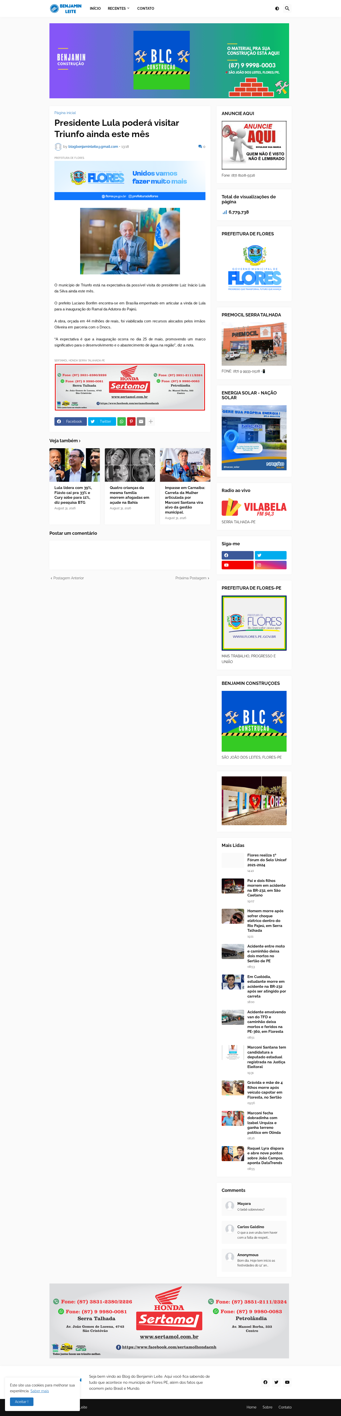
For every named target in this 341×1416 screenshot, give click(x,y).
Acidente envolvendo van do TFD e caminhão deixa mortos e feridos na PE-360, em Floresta (266, 1022)
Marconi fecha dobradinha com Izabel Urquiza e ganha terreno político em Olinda (264, 1123)
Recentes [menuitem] (117, 8)
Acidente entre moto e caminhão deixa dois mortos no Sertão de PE (266, 953)
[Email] (141, 421)
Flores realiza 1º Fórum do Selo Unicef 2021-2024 (267, 860)
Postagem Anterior (68, 578)
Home (251, 1407)
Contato (285, 1407)
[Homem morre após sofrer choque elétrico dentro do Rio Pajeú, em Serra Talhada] (233, 916)
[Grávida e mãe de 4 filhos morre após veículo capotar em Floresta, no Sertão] (233, 1087)
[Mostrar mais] (151, 421)
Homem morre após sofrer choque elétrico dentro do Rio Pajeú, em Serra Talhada (265, 921)
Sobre (267, 1407)
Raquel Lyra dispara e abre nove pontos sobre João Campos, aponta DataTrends (265, 1155)
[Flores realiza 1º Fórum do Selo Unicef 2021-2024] (233, 860)
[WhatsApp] (121, 421)
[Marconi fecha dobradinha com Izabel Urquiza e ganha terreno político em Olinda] (233, 1118)
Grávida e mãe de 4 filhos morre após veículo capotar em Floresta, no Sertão (265, 1090)
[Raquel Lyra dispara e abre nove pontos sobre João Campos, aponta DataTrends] (233, 1153)
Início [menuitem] (95, 8)
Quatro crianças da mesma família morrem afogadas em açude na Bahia (129, 495)
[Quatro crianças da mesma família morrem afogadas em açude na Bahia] (130, 465)
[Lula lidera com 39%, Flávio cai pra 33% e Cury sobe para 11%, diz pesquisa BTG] (74, 465)
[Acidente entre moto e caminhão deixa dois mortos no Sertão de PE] (233, 951)
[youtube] (238, 565)
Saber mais (39, 1391)
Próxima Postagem (190, 578)
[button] (277, 8)
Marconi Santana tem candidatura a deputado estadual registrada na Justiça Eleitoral (266, 1057)
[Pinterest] (131, 421)
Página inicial (65, 113)
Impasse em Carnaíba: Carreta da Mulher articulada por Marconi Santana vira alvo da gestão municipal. (185, 500)
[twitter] (271, 555)
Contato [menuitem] (145, 8)
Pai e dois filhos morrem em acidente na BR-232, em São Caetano (266, 888)
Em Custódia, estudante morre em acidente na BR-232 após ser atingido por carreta (266, 987)
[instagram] (271, 565)
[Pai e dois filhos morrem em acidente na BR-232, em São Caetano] (233, 885)
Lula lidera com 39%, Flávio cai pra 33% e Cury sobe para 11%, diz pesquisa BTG (73, 495)
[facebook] (238, 555)
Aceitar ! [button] (21, 1402)
